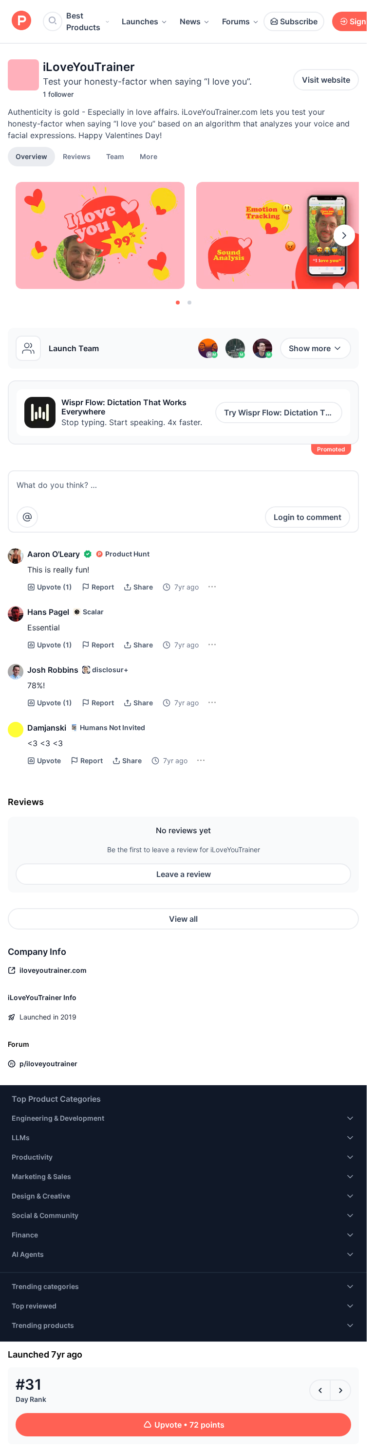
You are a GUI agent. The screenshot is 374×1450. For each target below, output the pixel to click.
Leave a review (183, 874)
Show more (310, 348)
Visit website (326, 80)
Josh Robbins (52, 670)
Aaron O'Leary (53, 554)
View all (183, 919)
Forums (236, 21)
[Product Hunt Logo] (21, 21)
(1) (54, 587)
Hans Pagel (48, 612)
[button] (148, 156)
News (190, 21)
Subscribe (299, 21)
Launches (140, 21)
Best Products (83, 21)
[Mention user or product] (27, 517)
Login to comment (307, 517)
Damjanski (46, 728)
